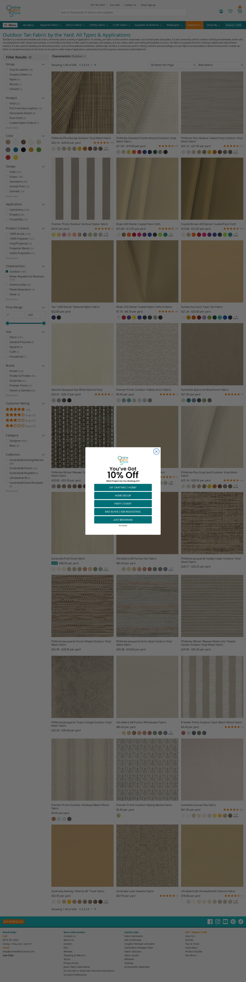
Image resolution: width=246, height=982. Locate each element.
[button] (123, 487)
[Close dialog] (156, 451)
